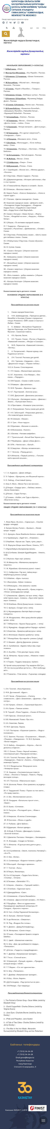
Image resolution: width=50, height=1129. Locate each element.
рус (31, 28)
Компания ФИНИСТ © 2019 (16, 1110)
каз (37, 28)
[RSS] (8, 28)
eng (44, 28)
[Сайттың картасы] (15, 28)
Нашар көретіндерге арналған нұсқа (15, 19)
